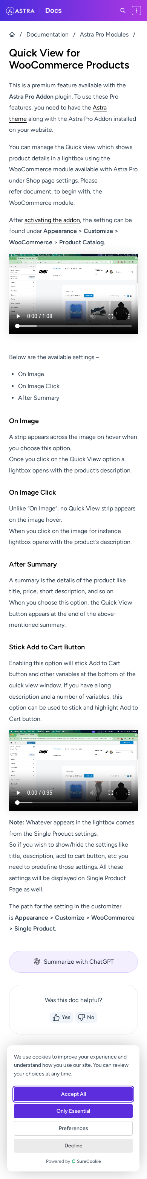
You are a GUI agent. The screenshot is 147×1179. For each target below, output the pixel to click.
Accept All (73, 1094)
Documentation (47, 34)
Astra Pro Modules (104, 34)
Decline (73, 1145)
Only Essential (73, 1111)
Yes (66, 1017)
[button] (73, 962)
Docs (53, 10)
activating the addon (52, 220)
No (90, 1017)
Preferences (73, 1128)
